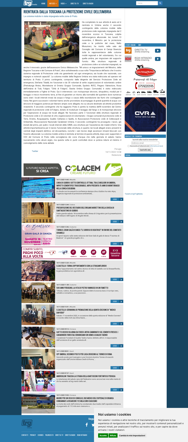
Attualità (72, 180)
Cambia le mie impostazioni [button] (132, 435)
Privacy (33, 435)
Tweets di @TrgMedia (134, 194)
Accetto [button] (103, 435)
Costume (73, 227)
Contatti (24, 435)
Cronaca (73, 329)
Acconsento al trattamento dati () (146, 146)
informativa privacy (156, 146)
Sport (72, 351)
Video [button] (63, 3)
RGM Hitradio (82, 435)
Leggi (115, 199)
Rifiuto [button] (113, 435)
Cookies (40, 435)
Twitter (35, 151)
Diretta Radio (88, 3)
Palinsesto (49, 435)
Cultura (72, 205)
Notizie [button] (52, 3)
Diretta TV (75, 3)
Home (44, 3)
